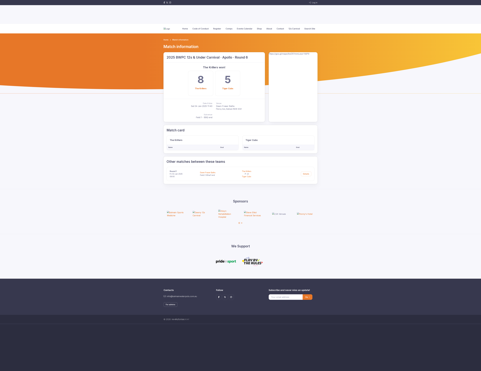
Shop (259, 28)
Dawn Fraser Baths (207, 172)
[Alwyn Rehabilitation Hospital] (227, 213)
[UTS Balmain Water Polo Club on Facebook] (164, 2)
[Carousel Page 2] (242, 223)
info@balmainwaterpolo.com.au (182, 296)
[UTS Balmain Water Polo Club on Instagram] (170, 2)
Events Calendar (244, 28)
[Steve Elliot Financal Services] (253, 214)
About (269, 28)
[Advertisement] (238, 347)
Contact (280, 28)
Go (307, 297)
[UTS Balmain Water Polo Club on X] (167, 2)
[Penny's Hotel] (305, 214)
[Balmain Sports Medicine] (176, 214)
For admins (170, 304)
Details (306, 174)
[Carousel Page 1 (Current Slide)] (239, 223)
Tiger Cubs (227, 88)
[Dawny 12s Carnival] (202, 214)
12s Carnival (294, 28)
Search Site (309, 28)
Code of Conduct (200, 28)
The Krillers (200, 88)
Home (185, 28)
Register (217, 28)
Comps (229, 28)
